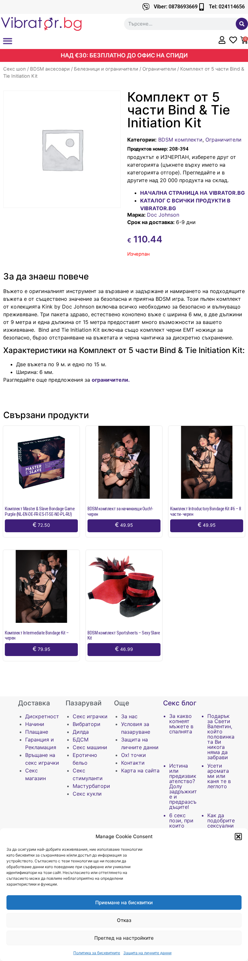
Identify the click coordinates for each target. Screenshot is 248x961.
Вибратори (86, 724)
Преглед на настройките (124, 938)
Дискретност (42, 716)
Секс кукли (87, 793)
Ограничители (159, 69)
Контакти (133, 763)
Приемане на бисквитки (124, 902)
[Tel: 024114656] (201, 7)
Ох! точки (133, 755)
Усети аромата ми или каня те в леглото (219, 776)
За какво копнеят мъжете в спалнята (181, 723)
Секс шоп (14, 69)
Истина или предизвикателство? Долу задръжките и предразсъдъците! (183, 786)
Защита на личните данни (147, 952)
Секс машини (90, 747)
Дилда (81, 732)
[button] (238, 836)
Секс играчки (90, 716)
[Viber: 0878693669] (146, 7)
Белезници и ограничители (106, 69)
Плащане (36, 732)
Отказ (124, 920)
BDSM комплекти (180, 139)
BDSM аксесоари (50, 69)
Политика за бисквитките (96, 952)
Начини (34, 724)
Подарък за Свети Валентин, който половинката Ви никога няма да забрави (220, 736)
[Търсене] (242, 24)
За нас (129, 716)
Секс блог (180, 703)
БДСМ (80, 739)
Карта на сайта (140, 770)
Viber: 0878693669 (176, 7)
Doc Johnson (163, 214)
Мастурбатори (91, 786)
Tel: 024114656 (227, 7)
